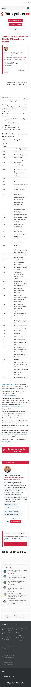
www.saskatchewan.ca (10, 395)
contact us (22, 425)
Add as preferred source (16, 543)
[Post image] (4, 571)
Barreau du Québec (21, 57)
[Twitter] (20, 683)
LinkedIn (21, 518)
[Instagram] (14, 683)
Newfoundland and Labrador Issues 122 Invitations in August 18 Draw (17, 582)
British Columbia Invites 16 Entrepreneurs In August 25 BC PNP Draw (17, 571)
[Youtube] (17, 683)
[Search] (28, 8)
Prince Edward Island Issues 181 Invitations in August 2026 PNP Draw (16, 576)
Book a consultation (15, 521)
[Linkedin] (8, 683)
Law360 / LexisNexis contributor (12, 511)
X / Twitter (6, 521)
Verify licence (14, 518)
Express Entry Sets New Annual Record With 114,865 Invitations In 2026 (17, 601)
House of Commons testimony (11, 507)
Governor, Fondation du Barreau (11, 514)
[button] (15, 29)
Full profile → (7, 518)
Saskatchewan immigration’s (10, 384)
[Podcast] (22, 683)
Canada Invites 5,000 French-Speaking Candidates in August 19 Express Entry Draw (17, 588)
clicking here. (7, 442)
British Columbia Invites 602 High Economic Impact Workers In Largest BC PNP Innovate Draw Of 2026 (17, 595)
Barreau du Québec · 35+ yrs (11, 504)
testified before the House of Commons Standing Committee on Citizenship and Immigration (13, 492)
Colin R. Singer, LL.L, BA (12, 475)
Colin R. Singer (14, 53)
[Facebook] (11, 683)
